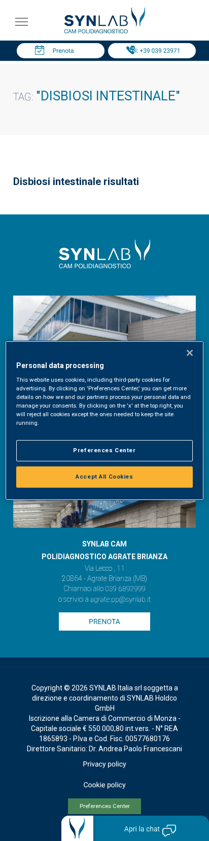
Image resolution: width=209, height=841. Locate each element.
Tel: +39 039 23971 (155, 50)
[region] (104, 421)
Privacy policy (104, 764)
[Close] (190, 353)
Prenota (63, 50)
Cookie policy (104, 785)
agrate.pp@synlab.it (120, 600)
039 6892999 (125, 589)
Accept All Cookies (104, 476)
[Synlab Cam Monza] (104, 31)
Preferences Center (105, 806)
